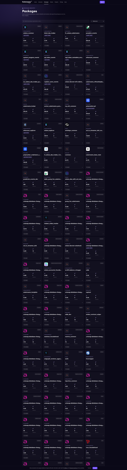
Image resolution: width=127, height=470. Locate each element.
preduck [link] (88, 268)
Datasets (40, 2)
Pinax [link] (66, 128)
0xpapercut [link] (89, 31)
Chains (51, 2)
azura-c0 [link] (46, 104)
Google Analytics (73, 468)
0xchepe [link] (88, 312)
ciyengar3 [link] (88, 177)
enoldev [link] (67, 199)
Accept (95, 468)
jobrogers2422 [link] (48, 31)
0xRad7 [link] (67, 177)
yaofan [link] (25, 104)
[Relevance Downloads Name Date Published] (97, 21)
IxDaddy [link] (67, 104)
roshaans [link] (88, 128)
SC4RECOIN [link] (67, 243)
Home (35, 2)
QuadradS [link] (25, 177)
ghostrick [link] (67, 31)
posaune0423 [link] (47, 177)
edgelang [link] (88, 290)
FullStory (66, 468)
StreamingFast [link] (27, 31)
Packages (46, 2)
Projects (56, 2)
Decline (89, 468)
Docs (65, 2)
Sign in (102, 2)
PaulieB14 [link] (88, 104)
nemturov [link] (67, 312)
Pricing (61, 2)
